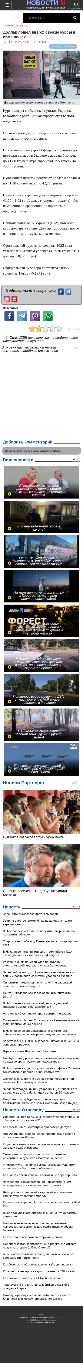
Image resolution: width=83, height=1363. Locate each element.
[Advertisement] (41, 395)
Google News (45, 291)
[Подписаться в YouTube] (15, 298)
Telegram (44, 451)
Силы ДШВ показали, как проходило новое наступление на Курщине (40, 339)
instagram (56, 451)
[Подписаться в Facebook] (61, 291)
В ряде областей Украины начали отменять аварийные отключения (29, 349)
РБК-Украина (42, 133)
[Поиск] (75, 18)
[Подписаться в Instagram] (7, 298)
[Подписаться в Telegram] (69, 291)
